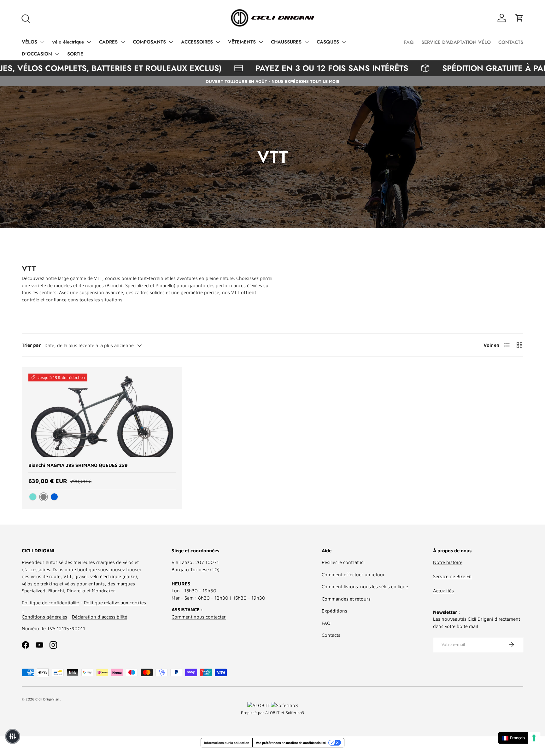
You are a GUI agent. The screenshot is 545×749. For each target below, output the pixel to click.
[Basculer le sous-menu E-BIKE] (89, 42)
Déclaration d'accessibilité (99, 616)
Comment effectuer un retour (353, 574)
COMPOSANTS (149, 41)
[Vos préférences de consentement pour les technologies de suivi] (534, 738)
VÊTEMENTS (242, 41)
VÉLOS (29, 41)
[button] (519, 18)
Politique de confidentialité (50, 602)
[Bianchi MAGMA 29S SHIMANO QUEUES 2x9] (102, 415)
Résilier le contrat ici (343, 562)
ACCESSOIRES (197, 41)
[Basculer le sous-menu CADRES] (122, 42)
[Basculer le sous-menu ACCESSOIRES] (218, 42)
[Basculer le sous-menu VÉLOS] (42, 42)
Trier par (31, 345)
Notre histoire (447, 562)
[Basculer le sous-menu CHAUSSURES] (306, 42)
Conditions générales (44, 616)
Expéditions (334, 610)
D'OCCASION (37, 53)
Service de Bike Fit (452, 576)
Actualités (443, 590)
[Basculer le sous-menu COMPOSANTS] (171, 42)
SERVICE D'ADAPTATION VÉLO (456, 42)
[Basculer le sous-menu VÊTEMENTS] (261, 42)
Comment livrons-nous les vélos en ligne (365, 586)
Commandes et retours (346, 598)
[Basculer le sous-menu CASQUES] (344, 42)
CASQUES (328, 41)
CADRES (108, 41)
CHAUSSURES (286, 41)
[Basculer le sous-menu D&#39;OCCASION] (57, 54)
